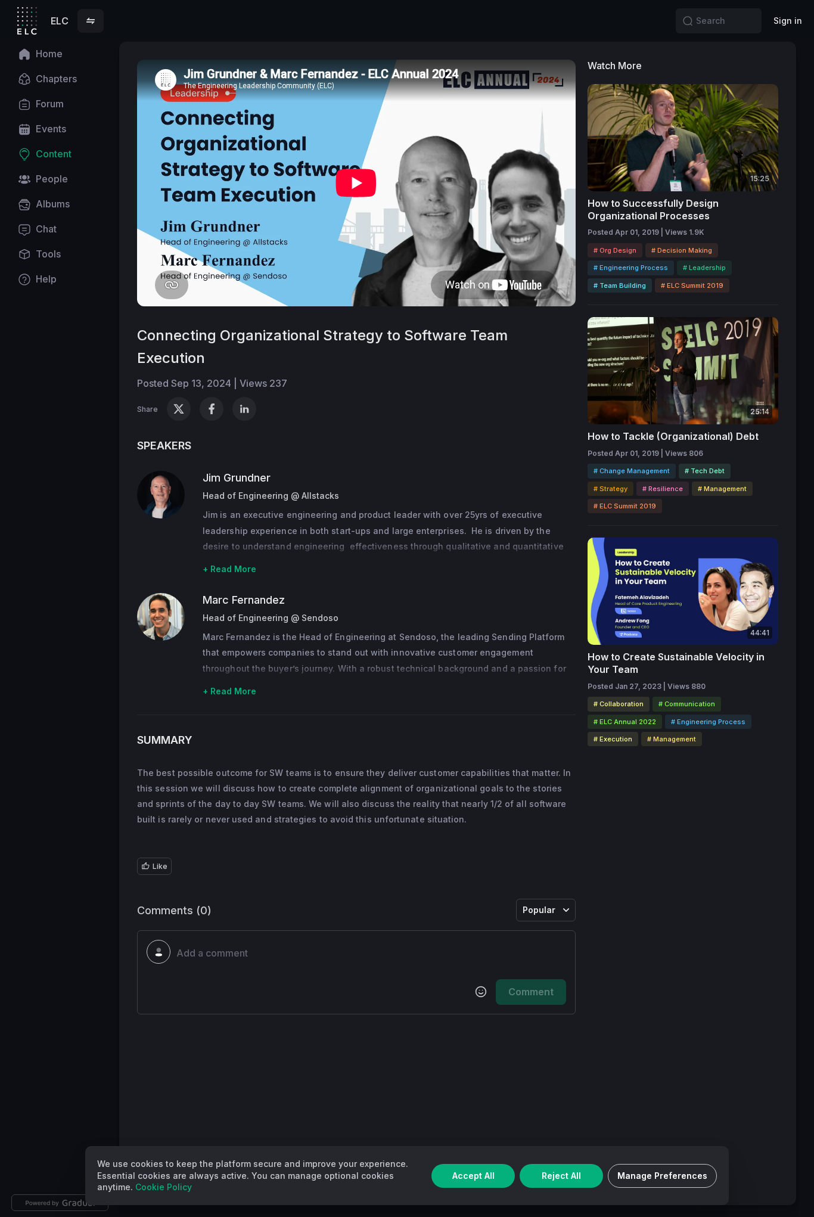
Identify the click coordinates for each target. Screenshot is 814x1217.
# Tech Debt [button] (705, 471)
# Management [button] (722, 489)
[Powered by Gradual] (59, 1202)
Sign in (787, 20)
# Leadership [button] (704, 267)
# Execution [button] (613, 739)
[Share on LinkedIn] (244, 409)
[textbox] (371, 953)
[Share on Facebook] (211, 409)
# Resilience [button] (662, 489)
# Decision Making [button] (681, 250)
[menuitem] (59, 54)
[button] (90, 21)
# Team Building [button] (620, 285)
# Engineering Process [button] (631, 267)
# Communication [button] (686, 704)
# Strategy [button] (610, 489)
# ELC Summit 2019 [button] (692, 285)
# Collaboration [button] (619, 704)
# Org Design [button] (615, 250)
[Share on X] (179, 409)
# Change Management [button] (632, 471)
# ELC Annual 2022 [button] (625, 722)
